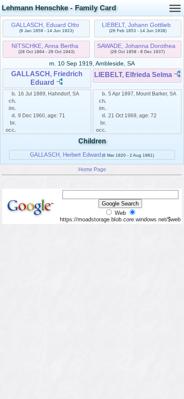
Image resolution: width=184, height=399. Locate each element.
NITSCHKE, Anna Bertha (45, 45)
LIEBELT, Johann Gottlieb (136, 24)
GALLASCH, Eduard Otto (45, 24)
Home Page (92, 169)
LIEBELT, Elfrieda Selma (133, 74)
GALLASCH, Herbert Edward (65, 155)
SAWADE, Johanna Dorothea (136, 45)
